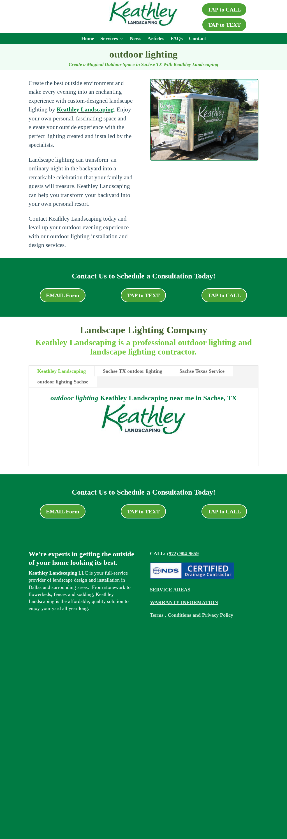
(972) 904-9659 (183, 553)
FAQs (176, 38)
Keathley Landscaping (85, 109)
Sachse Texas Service (201, 371)
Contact (197, 38)
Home (87, 38)
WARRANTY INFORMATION (184, 602)
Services (109, 38)
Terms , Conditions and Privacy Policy (191, 615)
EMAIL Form (62, 295)
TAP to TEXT (224, 25)
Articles (155, 38)
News (135, 38)
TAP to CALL (224, 9)
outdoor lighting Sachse (62, 382)
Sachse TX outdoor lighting (132, 371)
